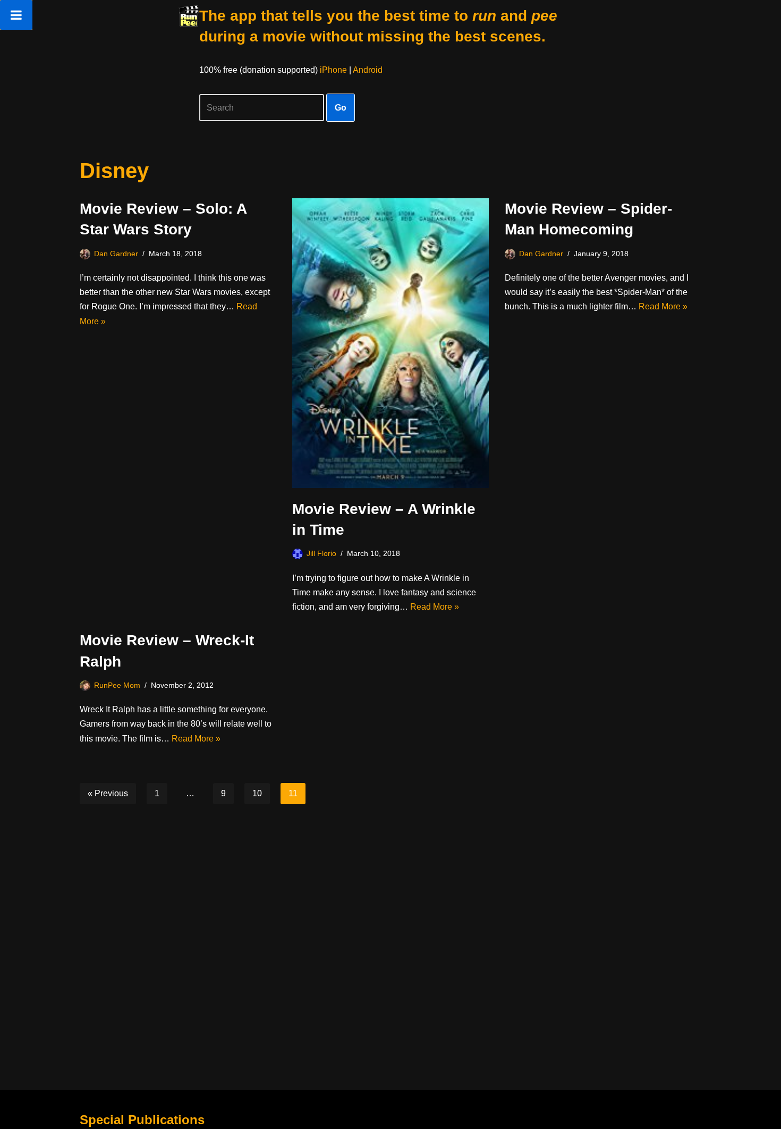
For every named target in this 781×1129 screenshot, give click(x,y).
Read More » (434, 606)
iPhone (333, 69)
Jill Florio (321, 553)
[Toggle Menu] (16, 15)
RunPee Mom (117, 685)
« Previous (108, 793)
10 (257, 793)
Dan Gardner (116, 253)
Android (368, 69)
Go (340, 107)
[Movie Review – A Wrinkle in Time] (390, 343)
